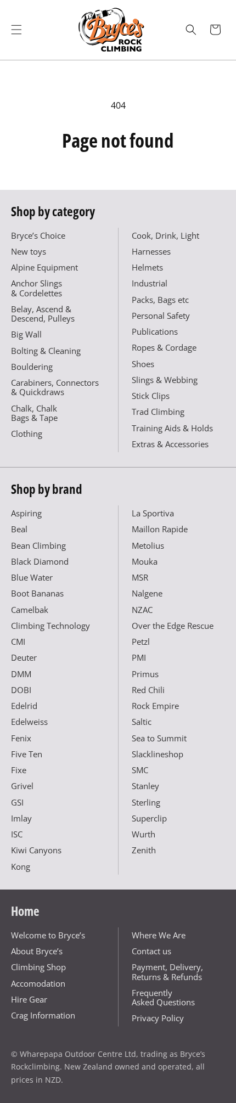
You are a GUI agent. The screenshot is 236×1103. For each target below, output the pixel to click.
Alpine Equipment (44, 267)
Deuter (24, 657)
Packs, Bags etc (160, 299)
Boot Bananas (37, 593)
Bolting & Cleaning (46, 350)
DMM (21, 673)
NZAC (142, 609)
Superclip (149, 818)
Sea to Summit (159, 738)
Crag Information (43, 1015)
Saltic (141, 721)
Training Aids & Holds (172, 428)
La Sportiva (153, 513)
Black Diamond (40, 561)
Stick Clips (151, 395)
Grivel (22, 785)
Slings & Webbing (165, 379)
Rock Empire (155, 705)
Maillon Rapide (160, 529)
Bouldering (32, 366)
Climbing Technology (50, 625)
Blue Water (32, 577)
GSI (17, 802)
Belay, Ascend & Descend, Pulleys (43, 313)
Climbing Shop (38, 966)
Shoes (143, 363)
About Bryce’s (37, 951)
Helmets (147, 267)
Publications (155, 331)
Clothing (26, 433)
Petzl (141, 641)
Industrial (149, 283)
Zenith (144, 850)
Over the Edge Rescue (172, 625)
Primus (145, 673)
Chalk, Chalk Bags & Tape (34, 413)
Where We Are (159, 935)
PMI (139, 657)
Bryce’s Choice (38, 235)
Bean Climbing (38, 545)
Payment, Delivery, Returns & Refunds (167, 971)
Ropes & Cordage (164, 347)
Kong (20, 866)
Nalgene (147, 593)
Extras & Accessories (170, 443)
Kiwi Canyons (36, 850)
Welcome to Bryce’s (48, 935)
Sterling (146, 802)
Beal (19, 529)
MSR (140, 577)
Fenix (21, 738)
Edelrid (24, 705)
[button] (16, 30)
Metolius (148, 545)
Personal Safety (161, 315)
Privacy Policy (158, 1017)
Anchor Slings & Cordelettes (36, 288)
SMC (140, 769)
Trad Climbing (158, 411)
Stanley (145, 785)
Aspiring (26, 513)
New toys (28, 251)
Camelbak (29, 609)
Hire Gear (29, 999)
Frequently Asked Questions (163, 997)
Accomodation (38, 983)
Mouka (145, 561)
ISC (17, 834)
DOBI (21, 689)
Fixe (18, 769)
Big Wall (26, 334)
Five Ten (26, 754)
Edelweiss (29, 721)
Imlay (21, 818)
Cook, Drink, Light (165, 235)
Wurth (143, 834)
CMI (18, 641)
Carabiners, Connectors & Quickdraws (55, 387)
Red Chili (148, 689)
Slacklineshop (157, 754)
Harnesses (151, 251)
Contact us (151, 951)
